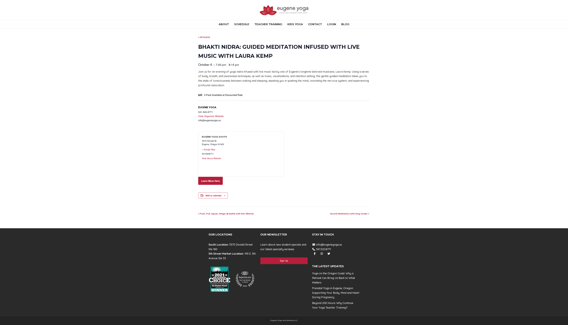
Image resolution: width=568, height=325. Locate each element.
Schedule (241, 24)
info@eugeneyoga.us (329, 244)
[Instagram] (321, 253)
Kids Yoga (295, 24)
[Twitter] (328, 253)
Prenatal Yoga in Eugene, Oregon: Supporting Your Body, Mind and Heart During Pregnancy (335, 292)
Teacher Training (268, 24)
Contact (315, 24)
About (224, 24)
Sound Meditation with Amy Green (349, 213)
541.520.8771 (323, 249)
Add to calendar (213, 195)
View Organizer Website (211, 116)
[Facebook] (314, 253)
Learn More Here (210, 181)
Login (331, 24)
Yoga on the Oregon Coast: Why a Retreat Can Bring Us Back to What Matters (333, 278)
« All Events (204, 37)
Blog (345, 24)
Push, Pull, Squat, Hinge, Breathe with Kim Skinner (226, 213)
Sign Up (284, 260)
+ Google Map (208, 149)
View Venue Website (211, 158)
